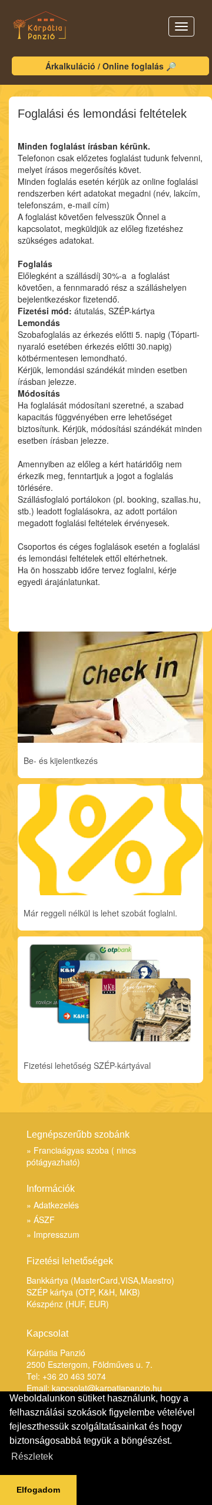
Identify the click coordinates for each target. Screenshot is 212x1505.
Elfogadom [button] (38, 1489)
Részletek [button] (32, 1456)
